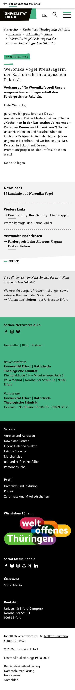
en (44, 14)
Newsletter (11, 345)
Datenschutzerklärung (19, 671)
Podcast (37, 345)
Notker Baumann (56, 636)
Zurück (14, 261)
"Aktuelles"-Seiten (22, 299)
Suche (55, 14)
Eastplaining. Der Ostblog (27, 215)
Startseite (11, 30)
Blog (25, 345)
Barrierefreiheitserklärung (22, 666)
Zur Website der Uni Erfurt (25, 3)
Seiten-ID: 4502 (14, 641)
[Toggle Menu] (67, 15)
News (48, 34)
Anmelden (11, 680)
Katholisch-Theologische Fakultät (46, 30)
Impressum (12, 675)
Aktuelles (33, 34)
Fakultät (14, 34)
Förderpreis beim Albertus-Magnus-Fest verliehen (35, 243)
